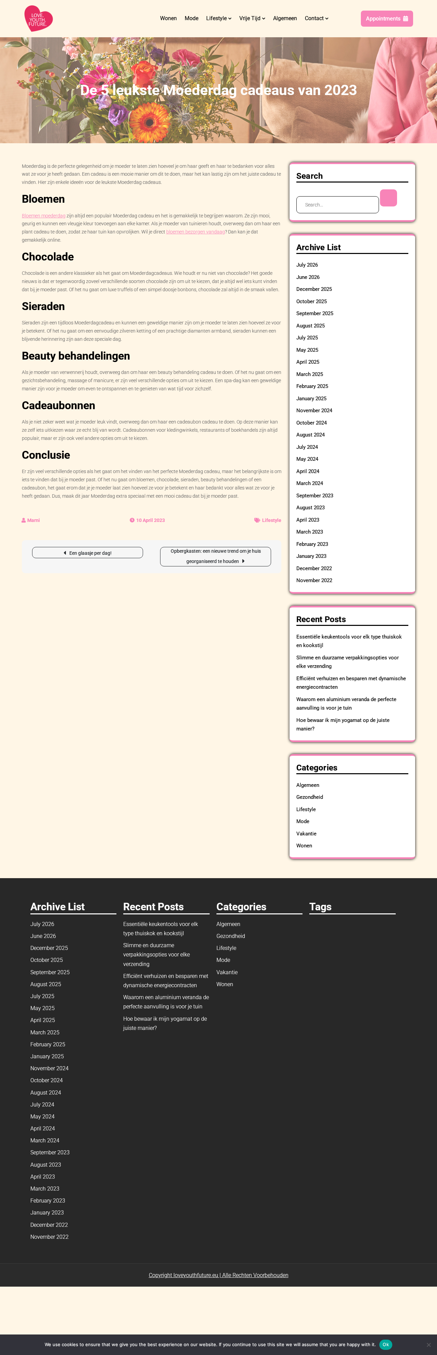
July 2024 (307, 447)
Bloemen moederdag (44, 215)
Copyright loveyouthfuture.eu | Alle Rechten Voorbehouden (218, 1275)
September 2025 (314, 313)
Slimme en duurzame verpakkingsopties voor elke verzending (156, 954)
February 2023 (312, 544)
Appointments (383, 18)
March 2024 (309, 483)
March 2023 (309, 532)
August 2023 (310, 508)
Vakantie (306, 834)
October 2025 (311, 301)
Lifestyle (216, 18)
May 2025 (307, 350)
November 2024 (314, 410)
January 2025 (311, 398)
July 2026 (307, 265)
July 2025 (307, 338)
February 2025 (312, 386)
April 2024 (307, 471)
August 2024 (310, 435)
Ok (386, 1344)
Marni (33, 520)
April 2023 (307, 520)
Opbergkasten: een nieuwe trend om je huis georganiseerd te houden (216, 556)
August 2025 (310, 326)
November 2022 (314, 580)
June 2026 (308, 277)
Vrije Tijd (249, 18)
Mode (191, 18)
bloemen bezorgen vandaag (195, 231)
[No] (428, 1344)
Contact (314, 18)
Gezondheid (309, 797)
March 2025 (309, 374)
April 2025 (307, 362)
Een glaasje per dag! (90, 553)
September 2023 (314, 496)
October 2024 (311, 423)
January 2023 (311, 556)
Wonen (168, 18)
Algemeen (285, 18)
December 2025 (314, 289)
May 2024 (307, 459)
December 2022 (314, 568)
